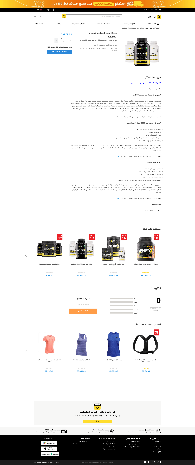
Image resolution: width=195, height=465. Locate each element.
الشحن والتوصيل (134, 444)
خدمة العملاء (111, 441)
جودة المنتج (157, 444)
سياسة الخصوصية (40, 462)
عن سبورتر (158, 441)
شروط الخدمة (54, 462)
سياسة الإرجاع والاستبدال (132, 446)
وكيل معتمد (157, 446)
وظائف (159, 449)
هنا (118, 117)
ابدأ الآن (97, 421)
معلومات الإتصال (84, 441)
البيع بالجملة (157, 452)
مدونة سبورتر (111, 446)
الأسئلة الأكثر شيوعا (109, 444)
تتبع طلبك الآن (135, 441)
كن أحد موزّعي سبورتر (109, 449)
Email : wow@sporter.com (81, 444)
